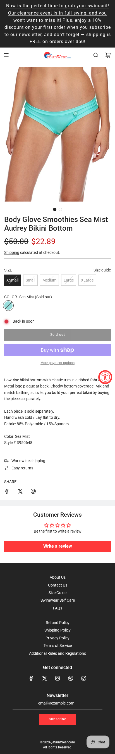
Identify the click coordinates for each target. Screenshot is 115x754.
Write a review (57, 546)
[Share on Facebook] (7, 492)
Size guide (102, 270)
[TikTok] (84, 678)
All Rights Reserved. (57, 747)
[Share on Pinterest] (33, 492)
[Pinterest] (70, 678)
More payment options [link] (57, 363)
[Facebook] (31, 678)
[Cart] (108, 55)
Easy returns (22, 468)
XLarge (87, 280)
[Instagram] (57, 678)
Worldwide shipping (28, 460)
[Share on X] (20, 492)
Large (69, 280)
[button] (54, 209)
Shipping (11, 252)
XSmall (12, 280)
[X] (44, 678)
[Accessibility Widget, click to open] (105, 377)
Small (30, 280)
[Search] (96, 55)
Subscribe (57, 719)
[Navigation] (6, 55)
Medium (49, 280)
